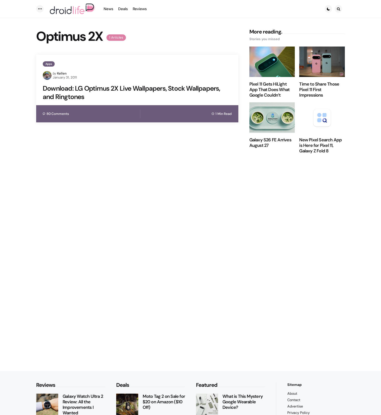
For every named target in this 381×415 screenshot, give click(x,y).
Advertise (295, 406)
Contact (293, 400)
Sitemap (294, 384)
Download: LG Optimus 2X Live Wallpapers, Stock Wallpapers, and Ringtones (131, 92)
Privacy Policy (298, 412)
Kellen (62, 73)
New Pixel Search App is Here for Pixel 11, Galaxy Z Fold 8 (320, 145)
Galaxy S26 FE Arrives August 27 (270, 142)
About (292, 393)
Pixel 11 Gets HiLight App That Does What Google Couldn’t (269, 89)
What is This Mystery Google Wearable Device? (242, 402)
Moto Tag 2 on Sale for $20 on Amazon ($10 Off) (164, 402)
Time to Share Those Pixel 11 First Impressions (319, 89)
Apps (48, 64)
